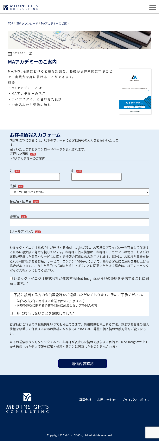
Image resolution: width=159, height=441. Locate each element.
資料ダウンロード (27, 23)
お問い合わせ (106, 399)
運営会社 (85, 399)
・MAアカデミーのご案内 (27, 158)
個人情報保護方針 (115, 329)
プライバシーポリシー (137, 399)
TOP (10, 23)
